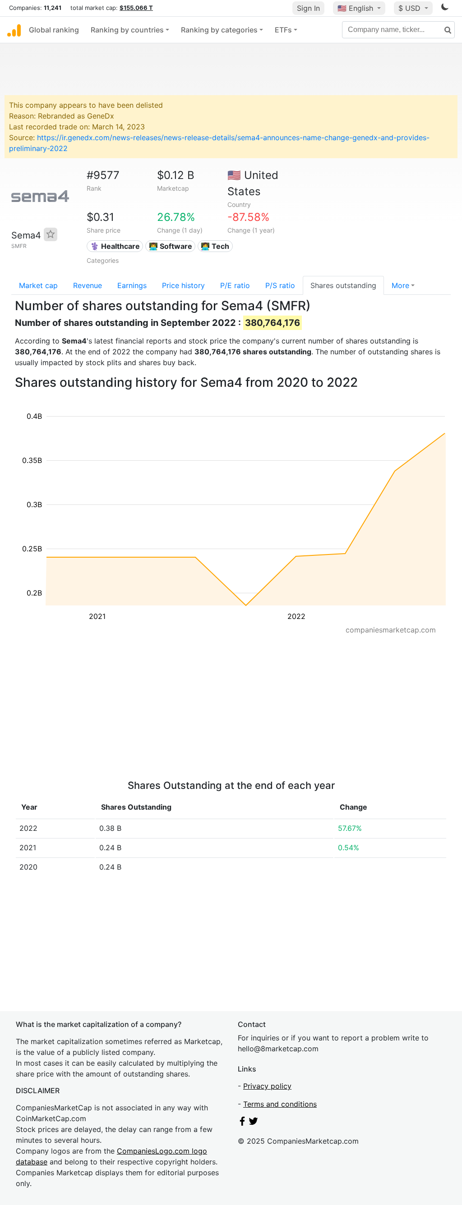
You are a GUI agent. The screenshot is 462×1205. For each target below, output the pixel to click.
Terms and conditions (280, 1104)
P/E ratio (235, 285)
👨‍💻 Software (170, 246)
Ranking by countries (127, 29)
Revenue (87, 285)
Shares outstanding (343, 285)
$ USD (410, 8)
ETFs (283, 29)
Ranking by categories (219, 29)
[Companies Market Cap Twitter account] (253, 1122)
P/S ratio (280, 285)
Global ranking (54, 29)
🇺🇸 (355, 8)
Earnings (132, 285)
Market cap (38, 285)
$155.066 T (136, 7)
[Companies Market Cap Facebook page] (242, 1122)
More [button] (400, 285)
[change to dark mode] (444, 8)
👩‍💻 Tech (215, 246)
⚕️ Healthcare (115, 246)
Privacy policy (267, 1085)
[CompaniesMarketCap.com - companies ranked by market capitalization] (14, 30)
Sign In (308, 8)
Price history (183, 285)
